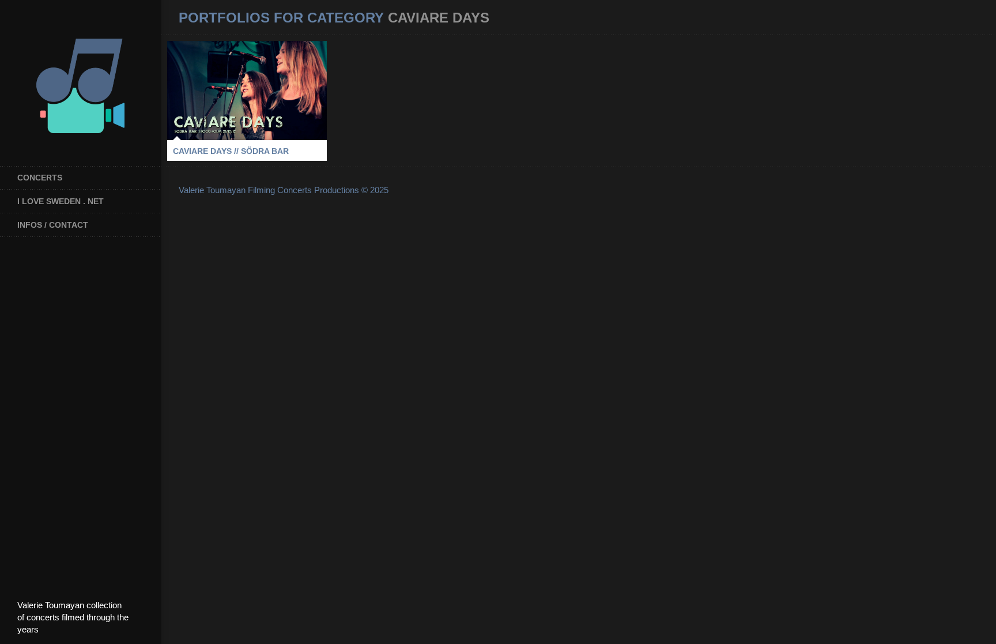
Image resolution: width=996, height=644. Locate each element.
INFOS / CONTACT (52, 224)
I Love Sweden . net (60, 201)
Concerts (39, 177)
